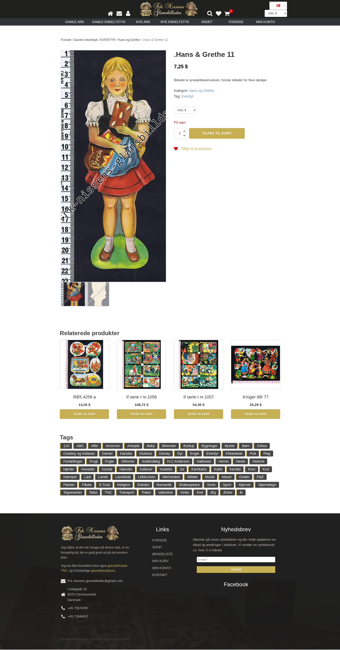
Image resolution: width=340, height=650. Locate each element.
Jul (182, 469)
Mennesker (171, 477)
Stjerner (244, 485)
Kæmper (70, 477)
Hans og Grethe (129, 39)
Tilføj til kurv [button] (84, 414)
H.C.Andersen (178, 461)
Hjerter (68, 469)
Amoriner (113, 446)
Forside (236, 22)
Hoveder (88, 469)
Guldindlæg (151, 461)
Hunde (107, 469)
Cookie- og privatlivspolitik (110, 639)
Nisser (227, 477)
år (241, 492)
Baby (151, 446)
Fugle (109, 461)
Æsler (227, 492)
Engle (194, 453)
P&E (260, 477)
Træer (146, 492)
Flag (266, 453)
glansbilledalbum (103, 570)
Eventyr (188, 96)
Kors (251, 469)
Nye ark (143, 22)
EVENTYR (107, 39)
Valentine (165, 492)
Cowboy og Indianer (79, 453)
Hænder (126, 469)
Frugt (94, 461)
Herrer (224, 461)
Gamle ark (74, 22)
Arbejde (133, 446)
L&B (87, 477)
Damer (107, 453)
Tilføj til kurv (217, 133)
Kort (266, 469)
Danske (126, 453)
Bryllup (188, 446)
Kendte (235, 469)
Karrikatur (199, 469)
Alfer (94, 446)
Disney (164, 453)
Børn (246, 446)
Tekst (93, 492)
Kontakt (159, 575)
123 (66, 446)
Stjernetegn (267, 485)
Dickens (145, 453)
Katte (218, 469)
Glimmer (128, 461)
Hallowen (204, 461)
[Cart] (228, 14)
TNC (108, 492)
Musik (209, 477)
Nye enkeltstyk (175, 22)
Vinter (184, 492)
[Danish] (277, 6)
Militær (192, 477)
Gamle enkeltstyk (108, 22)
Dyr (180, 453)
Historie (258, 461)
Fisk (253, 453)
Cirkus (262, 446)
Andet (206, 22)
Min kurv (160, 561)
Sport (227, 485)
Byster (230, 446)
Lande (103, 477)
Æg (213, 492)
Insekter (166, 469)
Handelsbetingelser (74, 639)
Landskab (123, 477)
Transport (126, 492)
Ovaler (244, 477)
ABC (80, 446)
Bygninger (209, 446)
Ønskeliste (162, 554)
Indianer (146, 469)
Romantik (164, 485)
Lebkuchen (146, 477)
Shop (157, 547)
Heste (240, 461)
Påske (87, 485)
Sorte (211, 485)
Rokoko (143, 485)
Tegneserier (72, 492)
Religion (123, 485)
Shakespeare (189, 485)
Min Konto (265, 22)
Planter (69, 485)
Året (200, 492)
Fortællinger (72, 461)
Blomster (169, 446)
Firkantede (234, 453)
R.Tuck (104, 485)
